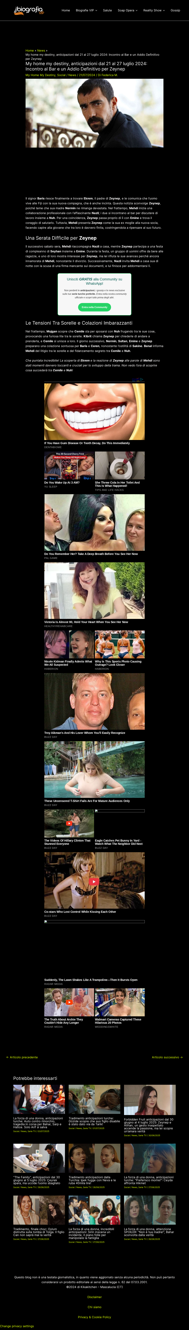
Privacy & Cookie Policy (94, 1317)
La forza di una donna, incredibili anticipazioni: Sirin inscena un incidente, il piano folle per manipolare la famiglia (91, 1233)
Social (61, 75)
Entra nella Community (94, 307)
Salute (107, 10)
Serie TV (32, 1131)
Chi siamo (94, 1307)
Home (66, 10)
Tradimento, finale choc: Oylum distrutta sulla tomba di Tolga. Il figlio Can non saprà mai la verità (38, 1232)
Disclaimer (94, 1297)
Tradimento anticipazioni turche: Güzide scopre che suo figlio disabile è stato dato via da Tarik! (94, 1121)
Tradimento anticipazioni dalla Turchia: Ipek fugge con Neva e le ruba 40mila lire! (92, 1180)
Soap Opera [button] (126, 10)
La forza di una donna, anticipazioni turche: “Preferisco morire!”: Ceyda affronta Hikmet (149, 1180)
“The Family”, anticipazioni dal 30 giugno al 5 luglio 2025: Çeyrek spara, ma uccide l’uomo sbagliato (36, 1180)
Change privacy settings (17, 1326)
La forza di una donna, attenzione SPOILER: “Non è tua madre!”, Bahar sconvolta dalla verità (149, 1232)
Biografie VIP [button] (85, 10)
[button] (95, 10)
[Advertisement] (94, 174)
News (72, 75)
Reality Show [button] (152, 10)
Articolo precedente (22, 1057)
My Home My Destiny (40, 75)
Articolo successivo (167, 1057)
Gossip (175, 10)
